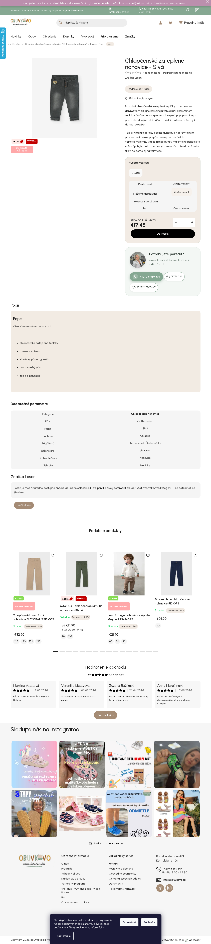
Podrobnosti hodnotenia (177, 73)
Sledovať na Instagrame (108, 843)
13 (142, 651)
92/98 (136, 173)
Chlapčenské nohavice (145, 413)
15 (155, 651)
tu (104, 927)
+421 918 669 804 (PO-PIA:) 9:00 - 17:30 (156, 10)
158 (38, 641)
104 (70, 636)
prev (13, 600)
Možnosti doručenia (146, 201)
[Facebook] (187, 10)
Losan (138, 77)
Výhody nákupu (70, 873)
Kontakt (113, 863)
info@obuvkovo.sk (119, 11)
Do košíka (163, 234)
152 (31, 641)
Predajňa (15, 10)
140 (24, 641)
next (197, 600)
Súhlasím (149, 922)
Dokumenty (116, 883)
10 (122, 651)
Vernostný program (51, 10)
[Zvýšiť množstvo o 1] (192, 222)
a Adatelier (191, 940)
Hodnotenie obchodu (105, 667)
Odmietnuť (129, 922)
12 (135, 651)
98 (63, 636)
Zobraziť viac (105, 715)
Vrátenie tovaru (30, 10)
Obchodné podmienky (122, 873)
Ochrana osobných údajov (125, 878)
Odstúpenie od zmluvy (75, 902)
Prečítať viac (24, 505)
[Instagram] (197, 10)
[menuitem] (16, 36)
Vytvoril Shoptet (171, 940)
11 (129, 651)
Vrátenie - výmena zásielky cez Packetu (80, 890)
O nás (65, 863)
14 (149, 651)
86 (117, 641)
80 (110, 641)
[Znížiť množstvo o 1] (175, 222)
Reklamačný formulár (122, 888)
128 (16, 641)
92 (124, 641)
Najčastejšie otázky (73, 878)
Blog (64, 897)
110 (158, 625)
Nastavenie (64, 936)
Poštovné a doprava (73, 10)
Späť (110, 43)
